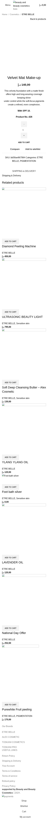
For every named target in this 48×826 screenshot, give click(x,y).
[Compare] (5, 235)
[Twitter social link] (21, 165)
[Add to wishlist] (19, 235)
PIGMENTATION (28, 161)
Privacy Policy (8, 786)
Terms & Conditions (11, 771)
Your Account (8, 766)
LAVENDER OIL (12, 562)
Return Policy (8, 756)
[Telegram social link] (30, 165)
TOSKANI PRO (9, 747)
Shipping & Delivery (11, 761)
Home (5, 14)
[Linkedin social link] (27, 165)
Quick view (12, 235)
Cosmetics (15, 14)
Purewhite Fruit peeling (17, 709)
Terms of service (9, 776)
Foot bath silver (12, 491)
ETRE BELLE (28, 14)
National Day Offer (14, 633)
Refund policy (8, 781)
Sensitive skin (22, 323)
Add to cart (24, 142)
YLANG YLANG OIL (15, 462)
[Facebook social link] (18, 165)
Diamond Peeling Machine (19, 246)
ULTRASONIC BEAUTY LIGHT (22, 317)
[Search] (35, 5)
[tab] (24, 171)
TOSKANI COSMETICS (13, 742)
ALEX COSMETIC (10, 737)
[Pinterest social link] (24, 165)
